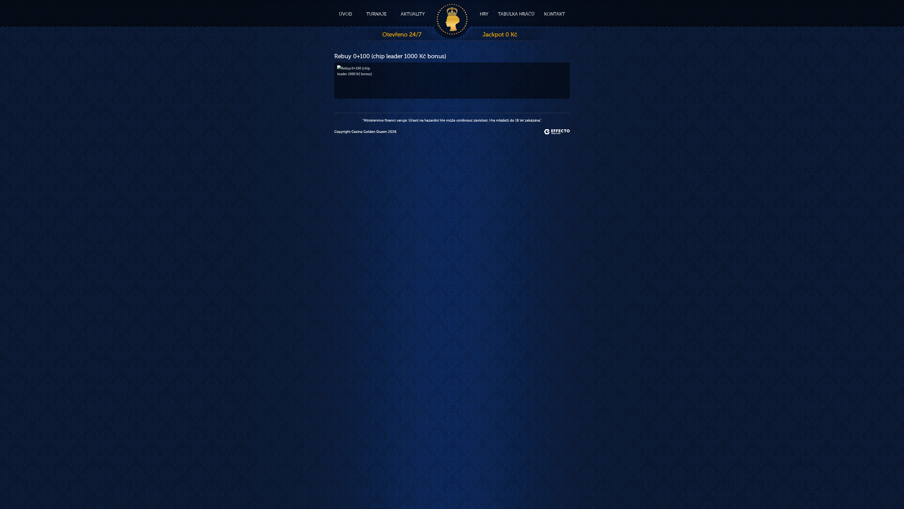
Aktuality (413, 14)
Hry (484, 14)
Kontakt (554, 14)
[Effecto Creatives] (557, 131)
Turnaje (376, 14)
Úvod (345, 14)
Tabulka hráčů (516, 14)
